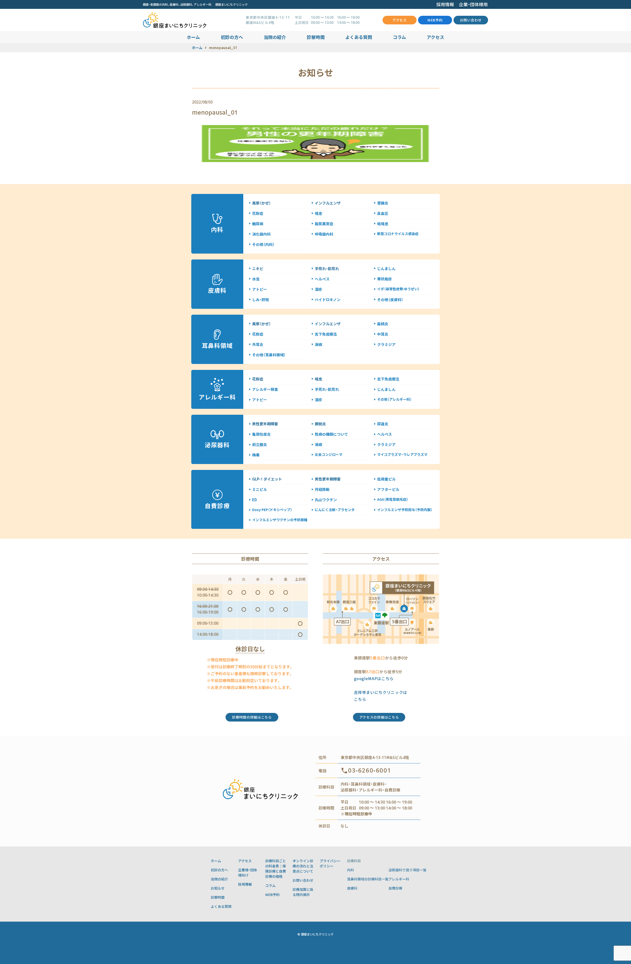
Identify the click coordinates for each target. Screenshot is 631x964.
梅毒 (256, 454)
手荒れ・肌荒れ (327, 268)
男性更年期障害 (265, 423)
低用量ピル (386, 479)
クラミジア (386, 344)
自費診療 (395, 888)
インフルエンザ (328, 203)
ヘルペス (322, 278)
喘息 (318, 213)
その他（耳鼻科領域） (269, 354)
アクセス (399, 19)
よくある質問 (358, 37)
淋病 (318, 344)
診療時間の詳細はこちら (252, 717)
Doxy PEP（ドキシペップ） (272, 509)
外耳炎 (257, 344)
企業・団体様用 (473, 4)
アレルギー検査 (265, 389)
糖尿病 (257, 223)
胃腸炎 (382, 203)
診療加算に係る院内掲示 (303, 892)
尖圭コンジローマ (328, 454)
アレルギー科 (398, 879)
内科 (350, 869)
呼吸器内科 (324, 234)
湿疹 (318, 289)
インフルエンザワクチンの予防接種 (279, 519)
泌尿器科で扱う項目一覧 (407, 869)
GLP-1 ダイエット (267, 479)
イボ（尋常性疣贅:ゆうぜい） (398, 288)
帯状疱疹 (384, 278)
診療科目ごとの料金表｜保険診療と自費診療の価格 (275, 868)
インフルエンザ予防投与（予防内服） (404, 509)
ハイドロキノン (327, 299)
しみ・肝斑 (260, 299)
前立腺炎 (259, 444)
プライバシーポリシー (330, 863)
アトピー (259, 289)
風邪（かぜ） (261, 203)
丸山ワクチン (326, 499)
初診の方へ (232, 37)
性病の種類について (331, 434)
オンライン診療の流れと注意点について (303, 866)
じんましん (386, 268)
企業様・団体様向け (247, 872)
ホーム (193, 37)
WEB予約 (435, 19)
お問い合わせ (471, 19)
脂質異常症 (324, 223)
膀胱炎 (320, 423)
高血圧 (382, 213)
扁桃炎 (382, 323)
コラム (399, 37)
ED (254, 499)
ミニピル (259, 489)
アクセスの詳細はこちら (379, 717)
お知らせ (218, 888)
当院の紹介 (275, 37)
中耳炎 (382, 334)
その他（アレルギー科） (394, 399)
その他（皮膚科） (390, 299)
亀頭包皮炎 (261, 434)
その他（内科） (263, 244)
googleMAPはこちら (374, 678)
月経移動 (322, 489)
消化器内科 (261, 234)
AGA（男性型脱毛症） (392, 499)
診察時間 (316, 37)
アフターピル (388, 489)
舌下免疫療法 (326, 334)
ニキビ (257, 268)
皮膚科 (352, 888)
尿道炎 (382, 423)
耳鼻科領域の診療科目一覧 (367, 879)
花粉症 (257, 213)
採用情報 (445, 4)
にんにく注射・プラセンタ (335, 509)
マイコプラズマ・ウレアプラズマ (402, 454)
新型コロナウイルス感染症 (398, 233)
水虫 (256, 278)
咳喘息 (382, 223)
